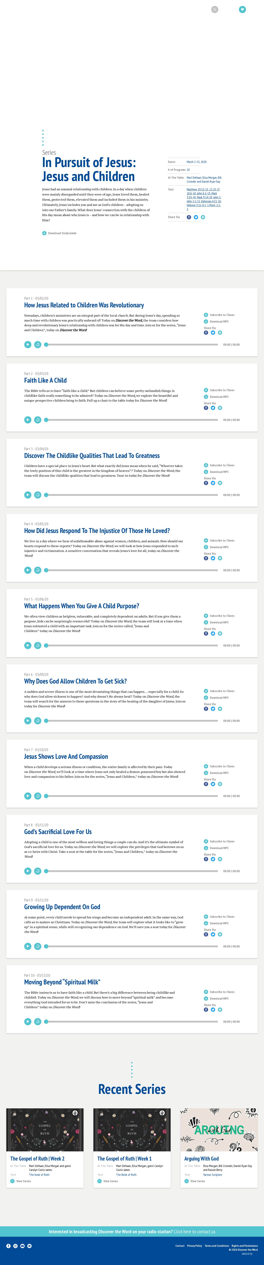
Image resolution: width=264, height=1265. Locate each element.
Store (168, 9)
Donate (254, 9)
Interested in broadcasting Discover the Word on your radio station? (132, 1231)
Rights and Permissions (245, 1245)
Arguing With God (201, 1158)
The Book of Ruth (126, 1175)
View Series (23, 1181)
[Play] (28, 344)
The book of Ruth (39, 1175)
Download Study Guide (62, 233)
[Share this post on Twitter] (196, 217)
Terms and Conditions (217, 1245)
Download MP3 (219, 321)
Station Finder (143, 9)
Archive (117, 9)
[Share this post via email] (203, 217)
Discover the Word (25, 9)
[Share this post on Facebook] (189, 217)
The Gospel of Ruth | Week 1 (124, 1158)
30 (37, 345)
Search (225, 9)
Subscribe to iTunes (222, 315)
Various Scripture (212, 1175)
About (96, 9)
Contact (179, 1245)
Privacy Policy (194, 1245)
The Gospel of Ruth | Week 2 (37, 1158)
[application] (132, 344)
